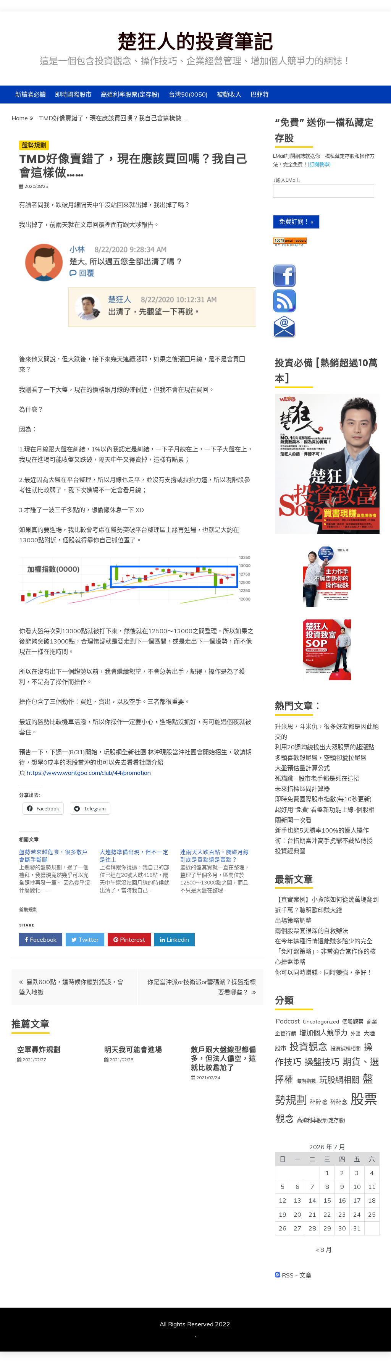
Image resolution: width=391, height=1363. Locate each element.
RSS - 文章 (296, 1275)
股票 (364, 1099)
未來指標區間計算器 (302, 788)
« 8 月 (324, 1249)
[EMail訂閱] (284, 336)
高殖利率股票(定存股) (130, 94)
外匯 (355, 1033)
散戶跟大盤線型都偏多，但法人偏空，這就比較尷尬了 (223, 1058)
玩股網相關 (339, 1080)
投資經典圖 (290, 851)
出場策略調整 (293, 920)
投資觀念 (308, 1047)
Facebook (42, 939)
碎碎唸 (318, 1102)
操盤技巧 (321, 1061)
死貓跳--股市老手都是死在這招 (317, 778)
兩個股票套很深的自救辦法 (311, 931)
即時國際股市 (73, 94)
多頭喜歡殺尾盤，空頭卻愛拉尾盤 (321, 758)
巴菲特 (259, 94)
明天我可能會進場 (133, 1049)
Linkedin (177, 939)
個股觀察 (353, 1021)
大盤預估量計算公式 (302, 768)
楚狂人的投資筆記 (195, 41)
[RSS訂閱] (284, 310)
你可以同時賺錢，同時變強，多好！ (324, 972)
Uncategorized (321, 1021)
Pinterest (131, 939)
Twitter (88, 939)
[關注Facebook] (284, 285)
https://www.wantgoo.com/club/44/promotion (89, 772)
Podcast (288, 1021)
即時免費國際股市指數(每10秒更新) (323, 799)
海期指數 (306, 1081)
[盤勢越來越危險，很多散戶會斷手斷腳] (59, 871)
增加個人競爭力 (323, 1032)
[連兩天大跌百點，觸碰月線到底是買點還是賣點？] (220, 871)
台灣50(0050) (188, 94)
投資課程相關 (345, 1048)
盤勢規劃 (34, 145)
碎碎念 (338, 1102)
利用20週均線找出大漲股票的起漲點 (324, 747)
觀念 (285, 1118)
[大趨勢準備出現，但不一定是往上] (140, 871)
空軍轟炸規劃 (39, 1049)
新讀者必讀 (30, 94)
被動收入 (229, 94)
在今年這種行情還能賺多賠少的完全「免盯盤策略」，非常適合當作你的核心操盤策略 (325, 951)
